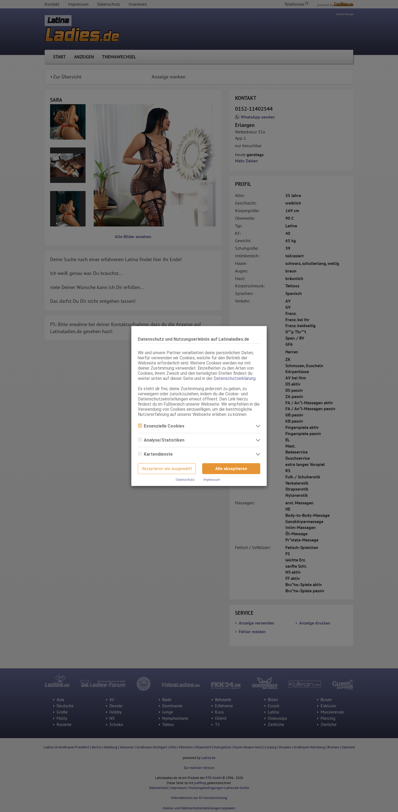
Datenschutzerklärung (235, 378)
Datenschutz (185, 480)
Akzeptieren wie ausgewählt (167, 468)
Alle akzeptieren (231, 468)
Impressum (211, 480)
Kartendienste (158, 454)
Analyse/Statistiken (164, 440)
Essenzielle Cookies (164, 426)
